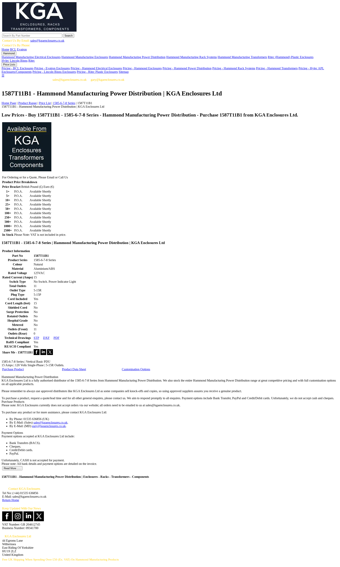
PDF (56, 337)
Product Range (27, 103)
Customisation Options (136, 369)
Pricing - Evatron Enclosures (52, 68)
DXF (46, 337)
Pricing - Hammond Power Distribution (187, 68)
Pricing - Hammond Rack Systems (233, 68)
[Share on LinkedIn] (43, 354)
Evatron (22, 49)
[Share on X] (50, 354)
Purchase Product (13, 369)
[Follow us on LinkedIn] (28, 520)
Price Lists (9, 64)
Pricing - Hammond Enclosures (142, 68)
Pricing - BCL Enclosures (17, 68)
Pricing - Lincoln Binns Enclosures (54, 71)
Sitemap (124, 71)
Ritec (31, 60)
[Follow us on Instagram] (18, 520)
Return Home (10, 500)
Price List (45, 103)
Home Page (9, 103)
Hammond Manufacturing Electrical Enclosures (31, 57)
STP (36, 337)
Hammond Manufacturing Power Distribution (137, 57)
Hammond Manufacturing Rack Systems (191, 57)
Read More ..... (12, 468)
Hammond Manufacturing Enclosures (84, 57)
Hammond (9, 53)
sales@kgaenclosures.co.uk (47, 40)
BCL (13, 49)
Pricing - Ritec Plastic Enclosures (97, 71)
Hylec (5, 60)
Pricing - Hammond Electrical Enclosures (96, 68)
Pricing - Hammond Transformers (277, 68)
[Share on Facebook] (37, 354)
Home (5, 49)
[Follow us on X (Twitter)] (39, 520)
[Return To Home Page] (39, 30)
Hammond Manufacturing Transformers (242, 57)
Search (69, 35)
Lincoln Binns (19, 60)
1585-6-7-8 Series (64, 103)
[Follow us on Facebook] (7, 520)
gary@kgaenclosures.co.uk (49, 426)
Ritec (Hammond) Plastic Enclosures (290, 57)
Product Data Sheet (74, 369)
